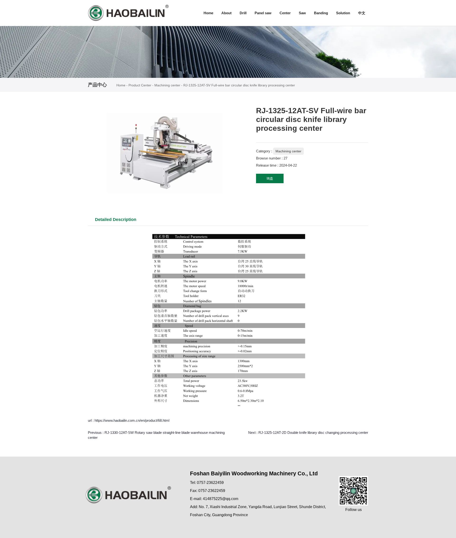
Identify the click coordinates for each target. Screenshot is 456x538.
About (226, 13)
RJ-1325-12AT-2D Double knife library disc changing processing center (313, 432)
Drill (243, 13)
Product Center (139, 85)
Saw (302, 13)
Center (285, 13)
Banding (321, 13)
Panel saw (263, 13)
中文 (361, 13)
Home (208, 13)
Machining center (167, 85)
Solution (343, 13)
